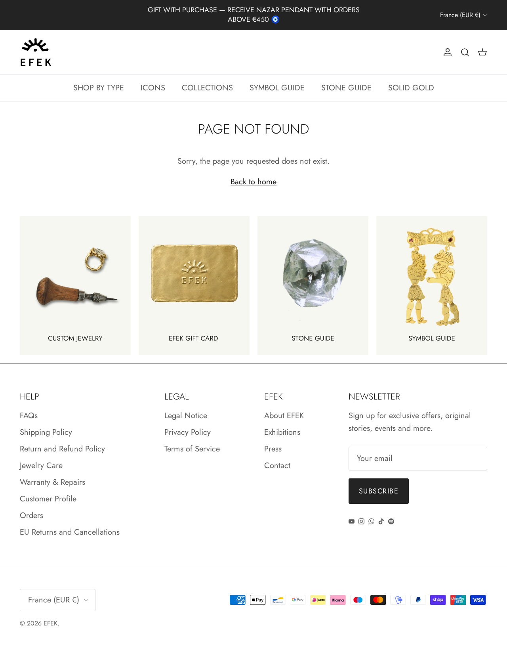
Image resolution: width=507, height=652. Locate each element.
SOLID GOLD (411, 88)
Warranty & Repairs (52, 482)
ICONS (153, 88)
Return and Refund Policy (62, 449)
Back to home (253, 181)
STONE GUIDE (346, 88)
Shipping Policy (46, 432)
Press (273, 449)
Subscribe (378, 491)
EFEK (50, 623)
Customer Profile (48, 499)
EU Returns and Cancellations (70, 532)
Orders (31, 515)
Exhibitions (282, 432)
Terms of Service (192, 449)
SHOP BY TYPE (98, 88)
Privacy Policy (187, 432)
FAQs (29, 415)
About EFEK (284, 415)
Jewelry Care (41, 465)
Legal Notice (185, 415)
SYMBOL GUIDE (277, 88)
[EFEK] (35, 52)
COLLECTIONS (207, 88)
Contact (277, 465)
